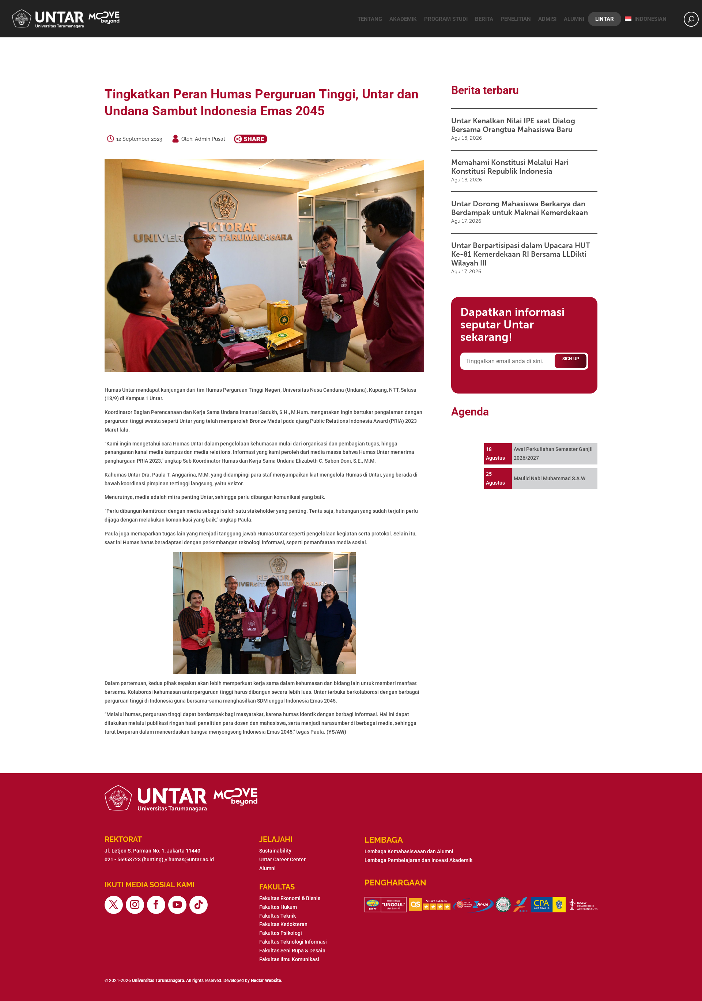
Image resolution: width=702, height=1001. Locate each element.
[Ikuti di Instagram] (135, 905)
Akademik (403, 19)
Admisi (547, 19)
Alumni (574, 19)
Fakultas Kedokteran (283, 924)
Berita (484, 19)
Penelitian (516, 19)
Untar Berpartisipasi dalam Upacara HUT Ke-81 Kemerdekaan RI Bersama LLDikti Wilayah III (520, 254)
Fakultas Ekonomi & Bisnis (289, 898)
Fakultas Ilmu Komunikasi (289, 959)
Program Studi (446, 19)
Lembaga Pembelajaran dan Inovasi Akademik (418, 860)
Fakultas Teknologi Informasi (293, 942)
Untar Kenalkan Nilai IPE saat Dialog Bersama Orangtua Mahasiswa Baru (513, 125)
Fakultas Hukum (278, 907)
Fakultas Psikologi (280, 933)
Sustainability (275, 851)
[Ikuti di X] (114, 905)
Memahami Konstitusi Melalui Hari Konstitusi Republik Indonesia (510, 167)
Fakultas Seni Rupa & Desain (292, 950)
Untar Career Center (282, 859)
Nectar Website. (267, 980)
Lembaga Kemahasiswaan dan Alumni (409, 851)
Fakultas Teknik (277, 916)
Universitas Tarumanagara (158, 980)
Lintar (604, 19)
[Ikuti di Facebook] (156, 905)
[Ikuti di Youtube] (177, 905)
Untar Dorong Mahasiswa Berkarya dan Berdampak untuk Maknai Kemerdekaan (519, 208)
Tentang (370, 19)
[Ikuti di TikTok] (198, 905)
